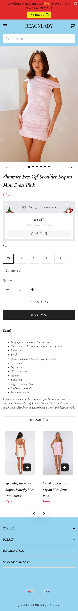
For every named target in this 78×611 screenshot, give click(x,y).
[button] (44, 513)
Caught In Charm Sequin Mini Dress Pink (55, 489)
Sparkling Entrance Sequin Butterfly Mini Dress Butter (19, 489)
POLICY (8, 540)
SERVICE (9, 528)
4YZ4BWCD (36, 14)
